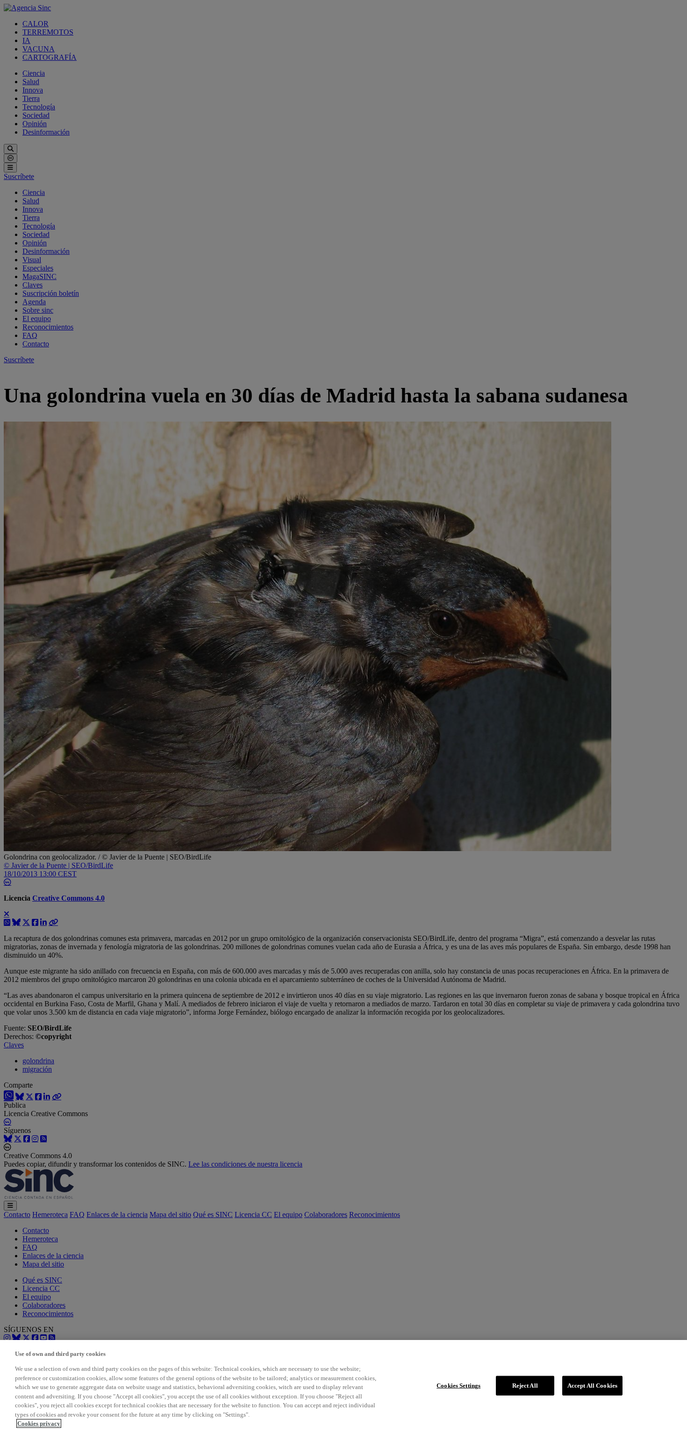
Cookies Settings (458, 1385)
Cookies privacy (38, 1423)
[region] (343, 1386)
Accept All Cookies (592, 1385)
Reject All (525, 1385)
